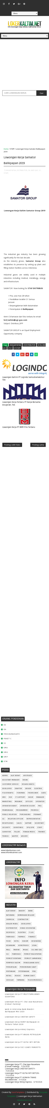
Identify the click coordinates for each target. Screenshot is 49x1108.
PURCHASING (25, 814)
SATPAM (28, 823)
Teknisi (5, 836)
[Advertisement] (24, 65)
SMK (6, 752)
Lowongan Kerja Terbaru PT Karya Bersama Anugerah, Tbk (21, 403)
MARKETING (7, 801)
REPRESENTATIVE (34, 819)
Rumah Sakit (29, 976)
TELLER (17, 832)
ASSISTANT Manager (11, 780)
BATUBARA (10, 915)
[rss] (39, 3)
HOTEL (16, 941)
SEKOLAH (10, 980)
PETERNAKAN (24, 971)
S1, (40, 170)
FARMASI (21, 937)
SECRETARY (39, 823)
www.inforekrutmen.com (11, 852)
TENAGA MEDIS (29, 832)
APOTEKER (27, 776)
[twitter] (14, 4)
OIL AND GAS (36, 950)
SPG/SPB (30, 827)
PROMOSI (35, 810)
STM (6, 761)
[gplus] (19, 4)
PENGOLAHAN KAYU (31, 963)
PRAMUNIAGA (7, 810)
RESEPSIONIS (8, 823)
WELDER (24, 836)
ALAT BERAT (15, 776)
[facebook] (9, 4)
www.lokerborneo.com (10, 850)
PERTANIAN (10, 971)
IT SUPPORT (20, 797)
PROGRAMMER (22, 810)
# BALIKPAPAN (15, 345)
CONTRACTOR (23, 919)
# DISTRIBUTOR (29, 345)
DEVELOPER (7, 789)
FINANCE (32, 937)
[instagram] (4, 4)
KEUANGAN (10, 945)
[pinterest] (24, 4)
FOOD (8, 941)
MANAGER (40, 797)
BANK (30, 911)
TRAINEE (41, 832)
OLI (7, 954)
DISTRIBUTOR (11, 928)
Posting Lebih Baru (12, 445)
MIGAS (25, 950)
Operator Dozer (27, 806)
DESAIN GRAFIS (28, 784)
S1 (5, 743)
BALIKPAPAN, (11, 170)
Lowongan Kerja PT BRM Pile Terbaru (18, 427)
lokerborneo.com (24, 1100)
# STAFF (17, 348)
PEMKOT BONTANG (13, 958)
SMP (6, 757)
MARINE (17, 950)
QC (3, 819)
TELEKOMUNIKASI (35, 980)
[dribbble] (34, 3)
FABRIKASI (10, 937)
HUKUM (25, 941)
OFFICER (29, 801)
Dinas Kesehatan (27, 928)
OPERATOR (40, 801)
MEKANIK (18, 801)
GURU (43, 793)
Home (6, 149)
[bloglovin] (29, 3)
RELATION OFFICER (15, 819)
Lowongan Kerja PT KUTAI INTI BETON (22, 1042)
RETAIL (9, 976)
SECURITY (6, 827)
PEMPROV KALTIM (13, 963)
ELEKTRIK (38, 789)
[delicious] (24, 8)
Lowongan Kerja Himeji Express (20, 1029)
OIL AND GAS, (33, 170)
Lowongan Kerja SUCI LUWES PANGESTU (23, 1047)
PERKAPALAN (11, 967)
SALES (19, 823)
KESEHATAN (36, 941)
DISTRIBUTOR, (22, 170)
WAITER (15, 836)
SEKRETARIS (18, 827)
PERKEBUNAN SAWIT (28, 967)
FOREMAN (21, 793)
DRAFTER (18, 789)
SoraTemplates (18, 1092)
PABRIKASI (16, 954)
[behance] (45, 3)
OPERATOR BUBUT (9, 806)
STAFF (12, 149)
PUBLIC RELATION (9, 814)
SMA (6, 748)
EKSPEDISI (10, 932)
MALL (8, 950)
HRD (4, 797)
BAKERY (22, 911)
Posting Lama (38, 445)
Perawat (37, 814)
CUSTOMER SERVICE (10, 784)
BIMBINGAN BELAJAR (26, 915)
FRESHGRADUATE (12, 734)
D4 (5, 729)
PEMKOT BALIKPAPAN (33, 954)
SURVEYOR (6, 832)
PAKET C (8, 738)
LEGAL (34, 945)
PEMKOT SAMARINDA (33, 958)
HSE (10, 797)
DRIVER (28, 789)
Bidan (25, 780)
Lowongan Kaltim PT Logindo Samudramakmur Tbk (23, 378)
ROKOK (18, 976)
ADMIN (5, 776)
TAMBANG (21, 980)
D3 (5, 725)
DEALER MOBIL (12, 924)
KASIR (30, 797)
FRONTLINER (33, 793)
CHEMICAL (10, 919)
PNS (40, 806)
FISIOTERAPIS (8, 793)
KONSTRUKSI (23, 945)
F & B (31, 932)
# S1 (10, 348)
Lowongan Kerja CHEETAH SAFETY (20, 1017)
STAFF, (6, 173)
